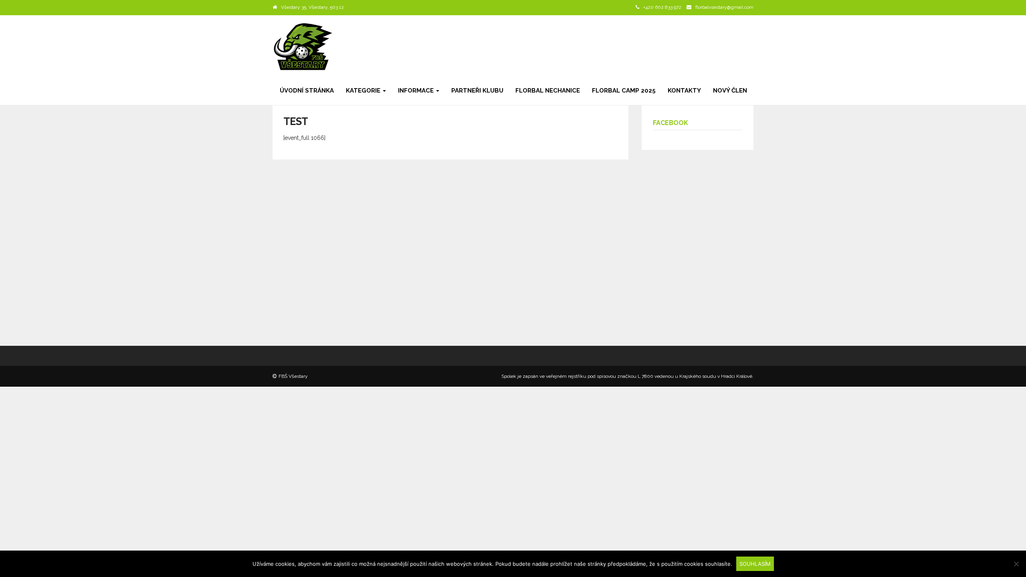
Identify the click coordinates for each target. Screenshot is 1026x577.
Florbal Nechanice (547, 90)
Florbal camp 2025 (624, 90)
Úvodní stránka (307, 90)
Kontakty (684, 90)
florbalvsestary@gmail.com (724, 7)
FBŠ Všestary (293, 376)
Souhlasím (755, 564)
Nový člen (730, 90)
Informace (416, 90)
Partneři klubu (477, 90)
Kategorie (364, 90)
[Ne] (1016, 564)
